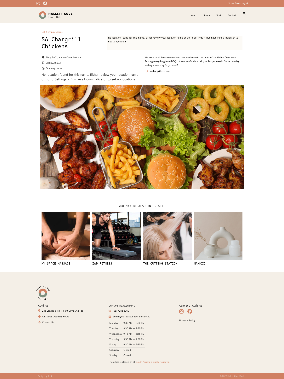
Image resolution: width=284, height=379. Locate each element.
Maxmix (199, 263)
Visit (219, 15)
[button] (244, 13)
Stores (206, 15)
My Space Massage (56, 263)
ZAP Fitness (102, 263)
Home (193, 15)
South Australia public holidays (152, 362)
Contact (232, 15)
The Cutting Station (160, 263)
